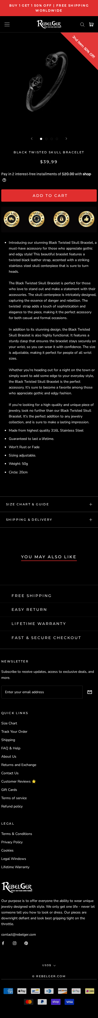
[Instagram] (14, 943)
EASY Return (29, 609)
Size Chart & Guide (27, 504)
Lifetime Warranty (15, 867)
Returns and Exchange (18, 764)
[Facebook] (3, 943)
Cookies (7, 850)
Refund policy (12, 806)
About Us (8, 756)
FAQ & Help (10, 748)
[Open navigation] (7, 24)
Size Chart (9, 723)
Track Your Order (14, 731)
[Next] (66, 138)
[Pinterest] (26, 943)
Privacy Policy (12, 842)
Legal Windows (13, 858)
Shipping (8, 740)
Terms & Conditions (16, 833)
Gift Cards (9, 789)
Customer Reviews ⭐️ (18, 781)
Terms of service (14, 798)
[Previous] (31, 138)
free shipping (32, 595)
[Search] (82, 24)
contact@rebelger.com (18, 934)
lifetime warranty (39, 623)
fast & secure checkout (46, 637)
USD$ (46, 965)
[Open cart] (91, 24)
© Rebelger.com (49, 976)
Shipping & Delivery (29, 519)
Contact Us (10, 773)
